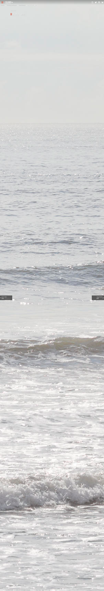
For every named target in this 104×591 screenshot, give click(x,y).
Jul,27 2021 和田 (4, 297)
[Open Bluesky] (102, 2)
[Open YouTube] (92, 2)
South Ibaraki (22, 5)
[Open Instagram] (99, 2)
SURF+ (2, 5)
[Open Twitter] (96, 2)
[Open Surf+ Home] (9, 2)
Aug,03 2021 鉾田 (99, 297)
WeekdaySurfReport (11, 5)
